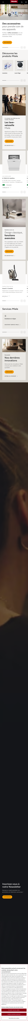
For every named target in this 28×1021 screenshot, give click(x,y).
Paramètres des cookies (14, 1018)
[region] (14, 27)
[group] (14, 170)
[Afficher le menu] (3, 2)
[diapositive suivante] (24, 47)
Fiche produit (8, 184)
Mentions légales (5, 1007)
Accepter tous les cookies (14, 1010)
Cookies (21, 1007)
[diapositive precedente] (22, 47)
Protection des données (14, 1007)
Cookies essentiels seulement (14, 1014)
